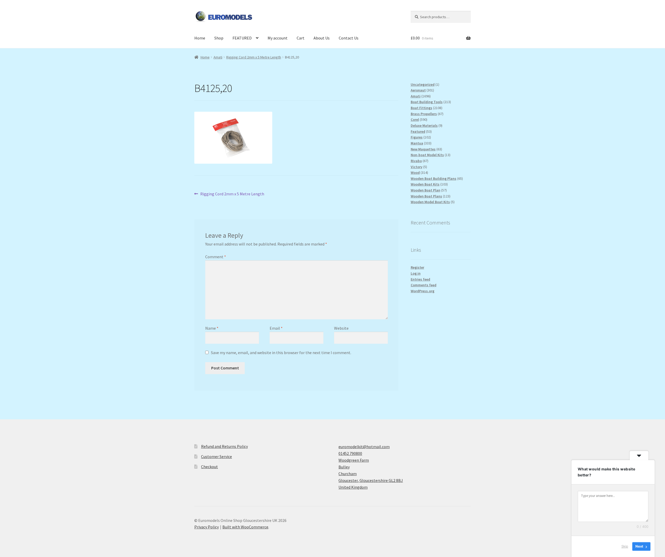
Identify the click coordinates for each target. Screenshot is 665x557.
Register (417, 267)
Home (199, 38)
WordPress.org (422, 291)
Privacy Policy (206, 526)
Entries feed (420, 279)
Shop (218, 38)
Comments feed (423, 285)
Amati (218, 57)
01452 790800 (350, 453)
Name (211, 328)
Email (276, 328)
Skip (624, 546)
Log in (416, 273)
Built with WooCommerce (245, 526)
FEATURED (242, 38)
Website (341, 328)
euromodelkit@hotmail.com (364, 446)
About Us (322, 38)
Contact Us (348, 38)
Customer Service (216, 456)
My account (278, 38)
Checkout (209, 466)
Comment (215, 256)
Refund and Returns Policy (224, 446)
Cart (300, 38)
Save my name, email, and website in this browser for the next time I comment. (281, 352)
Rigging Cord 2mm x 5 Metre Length (253, 57)
